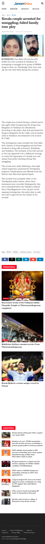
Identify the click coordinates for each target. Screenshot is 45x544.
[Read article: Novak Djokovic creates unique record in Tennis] (22, 366)
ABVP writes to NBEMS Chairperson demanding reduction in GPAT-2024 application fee (25, 472)
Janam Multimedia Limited (10, 537)
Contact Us (5, 532)
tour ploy (37, 252)
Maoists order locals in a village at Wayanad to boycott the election (24, 500)
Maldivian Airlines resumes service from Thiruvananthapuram (21, 346)
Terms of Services (29, 532)
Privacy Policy (16, 532)
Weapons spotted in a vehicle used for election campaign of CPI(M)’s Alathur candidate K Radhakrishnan (26, 463)
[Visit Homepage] (23, 3)
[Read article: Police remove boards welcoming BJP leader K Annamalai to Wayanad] (6, 493)
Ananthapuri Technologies (18, 539)
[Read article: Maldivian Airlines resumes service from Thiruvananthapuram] (22, 327)
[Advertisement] (22, 96)
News (4, 9)
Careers (4, 530)
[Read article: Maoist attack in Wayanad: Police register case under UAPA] (6, 435)
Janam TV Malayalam (16, 530)
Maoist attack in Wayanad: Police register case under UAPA (27, 434)
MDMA (15, 252)
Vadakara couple (25, 252)
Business (13, 9)
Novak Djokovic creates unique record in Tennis (20, 385)
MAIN (9, 252)
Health (35, 9)
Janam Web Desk (7, 31)
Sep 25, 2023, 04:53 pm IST (24, 31)
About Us (29, 530)
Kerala (14, 15)
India (5, 340)
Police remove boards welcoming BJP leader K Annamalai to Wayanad (25, 492)
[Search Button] (42, 3)
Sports (5, 379)
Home (3, 15)
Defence (25, 9)
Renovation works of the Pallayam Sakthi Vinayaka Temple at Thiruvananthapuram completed (21, 305)
